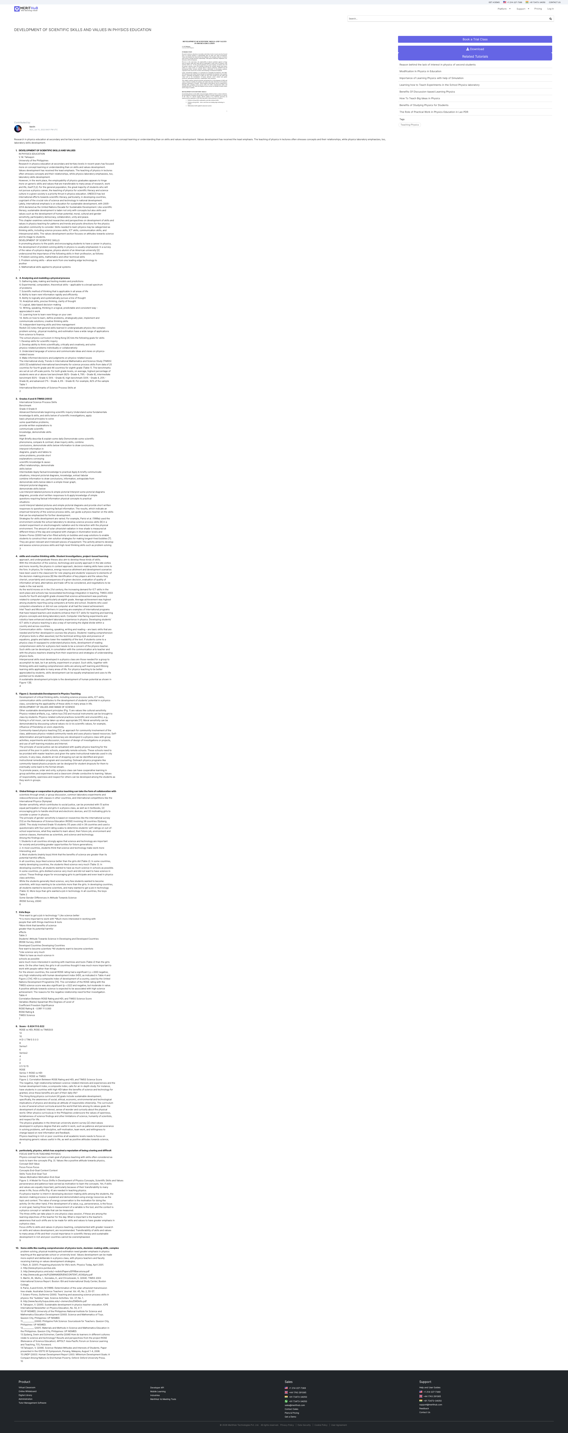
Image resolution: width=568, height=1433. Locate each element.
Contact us (555, 2)
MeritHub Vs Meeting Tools (163, 1399)
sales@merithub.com (295, 1405)
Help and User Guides (429, 1387)
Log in (550, 8)
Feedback (424, 1408)
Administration (25, 1399)
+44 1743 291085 (297, 1392)
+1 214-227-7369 (514, 2)
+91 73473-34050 (537, 2)
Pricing (538, 8)
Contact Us (424, 1412)
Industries (155, 1395)
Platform (504, 8)
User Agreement (339, 1425)
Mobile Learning (158, 1391)
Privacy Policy (287, 1425)
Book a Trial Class (475, 39)
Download (476, 49)
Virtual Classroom (27, 1387)
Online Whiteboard (28, 1391)
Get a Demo (494, 2)
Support (523, 8)
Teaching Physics (410, 124)
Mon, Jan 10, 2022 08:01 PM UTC (44, 129)
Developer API (157, 1387)
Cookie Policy (320, 1425)
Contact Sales (291, 1409)
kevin (32, 126)
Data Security (304, 1425)
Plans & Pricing (292, 1413)
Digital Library (25, 1395)
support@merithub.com (430, 1404)
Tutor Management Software (32, 1403)
